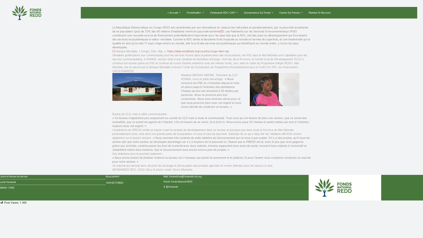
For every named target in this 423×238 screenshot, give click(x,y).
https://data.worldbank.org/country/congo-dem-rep (198, 51)
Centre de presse (289, 12)
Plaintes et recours (319, 12)
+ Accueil (172, 12)
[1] (221, 31)
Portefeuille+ (194, 12)
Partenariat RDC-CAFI (222, 12)
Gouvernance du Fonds (257, 12)
